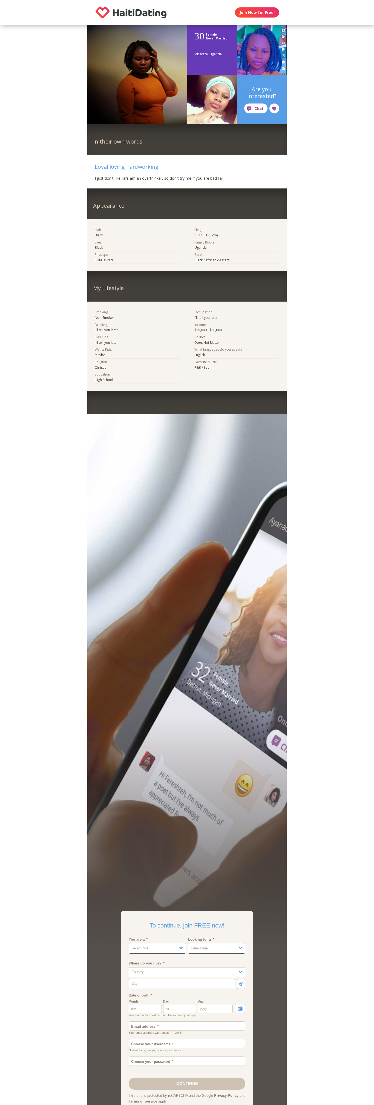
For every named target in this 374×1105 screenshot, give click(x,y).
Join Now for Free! (257, 12)
